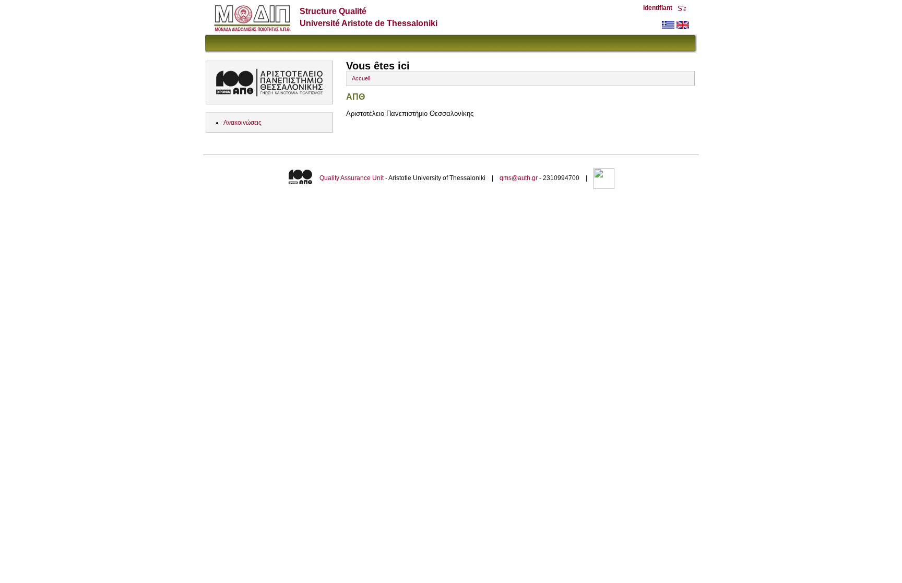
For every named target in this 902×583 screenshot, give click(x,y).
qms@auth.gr (519, 178)
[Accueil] (252, 29)
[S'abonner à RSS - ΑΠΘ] (682, 10)
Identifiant (657, 7)
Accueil (361, 78)
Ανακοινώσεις (242, 122)
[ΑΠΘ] (668, 27)
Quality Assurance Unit (351, 178)
